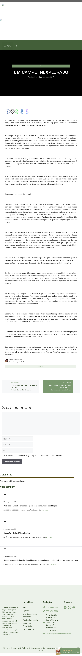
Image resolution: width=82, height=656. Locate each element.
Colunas (41, 66)
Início (25, 607)
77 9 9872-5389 (52, 611)
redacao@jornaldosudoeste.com (58, 633)
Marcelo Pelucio (15, 360)
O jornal (26, 611)
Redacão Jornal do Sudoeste (22, 390)
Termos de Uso (29, 629)
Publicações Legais (30, 620)
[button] (16, 46)
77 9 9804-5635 (52, 607)
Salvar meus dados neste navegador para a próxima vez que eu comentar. (33, 455)
